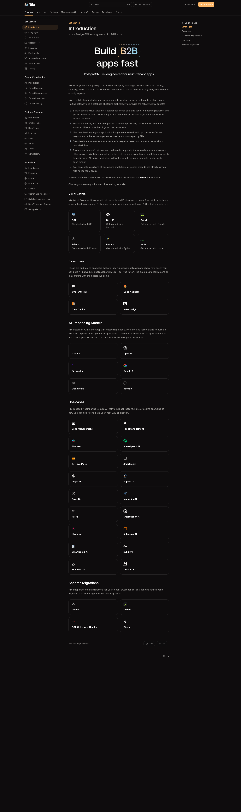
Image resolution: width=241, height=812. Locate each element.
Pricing (95, 12)
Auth (39, 12)
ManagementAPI (69, 12)
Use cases (186, 40)
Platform (54, 12)
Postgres (29, 12)
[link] (84, 221)
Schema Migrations (190, 44)
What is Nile (146, 177)
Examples (186, 31)
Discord (119, 12)
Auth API (84, 12)
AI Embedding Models (192, 35)
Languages (187, 27)
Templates (107, 12)
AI (45, 12)
